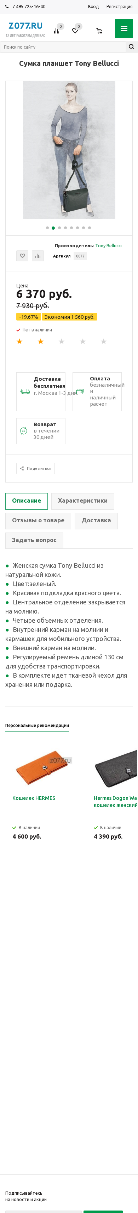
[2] (41, 341)
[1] (19, 341)
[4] (83, 341)
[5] (104, 341)
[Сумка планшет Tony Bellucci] (69, 216)
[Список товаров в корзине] (103, 33)
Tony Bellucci (108, 245)
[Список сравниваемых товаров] (57, 33)
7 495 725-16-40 (28, 6)
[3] (61, 341)
